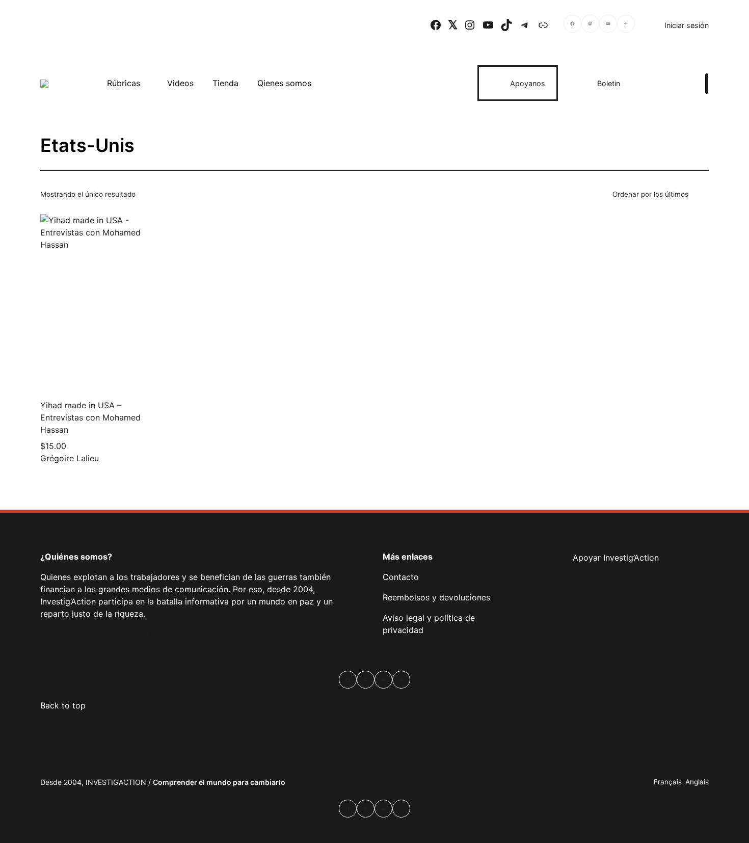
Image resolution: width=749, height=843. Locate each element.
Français (668, 782)
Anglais (697, 782)
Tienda (225, 83)
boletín (620, 575)
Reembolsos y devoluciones (436, 597)
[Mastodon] (590, 25)
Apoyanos (527, 83)
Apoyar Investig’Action (616, 557)
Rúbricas (123, 83)
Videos (180, 83)
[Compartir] (626, 25)
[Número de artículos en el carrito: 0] (670, 83)
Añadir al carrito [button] (141, 376)
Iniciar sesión (686, 25)
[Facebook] (572, 25)
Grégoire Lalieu (69, 458)
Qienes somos (284, 83)
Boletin (608, 83)
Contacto (401, 577)
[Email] (608, 25)
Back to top (63, 705)
